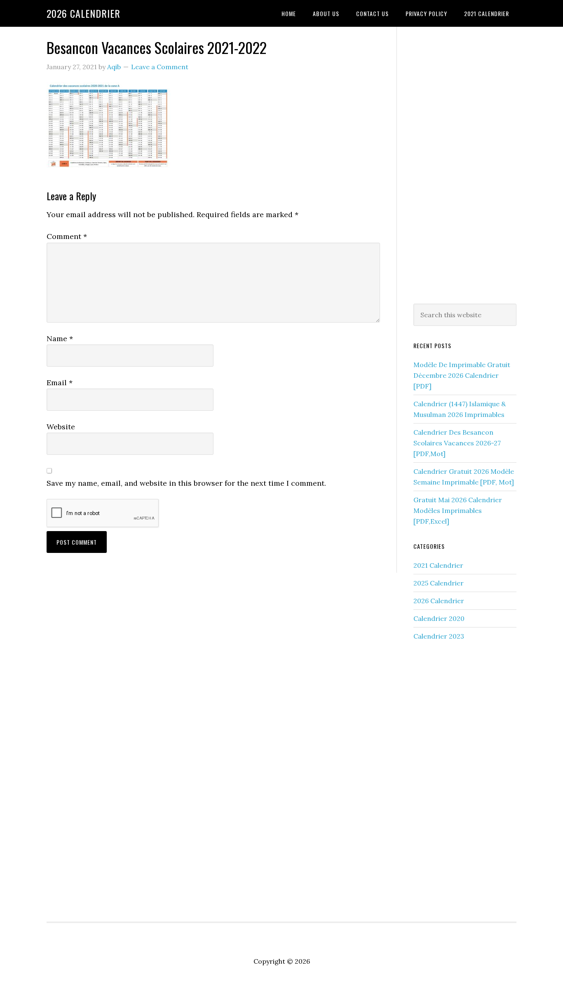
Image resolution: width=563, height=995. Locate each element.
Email (60, 382)
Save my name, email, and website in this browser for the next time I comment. (186, 483)
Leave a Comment (159, 67)
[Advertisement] (464, 163)
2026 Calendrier (83, 13)
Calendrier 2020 (438, 618)
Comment (67, 236)
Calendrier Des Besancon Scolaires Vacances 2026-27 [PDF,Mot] (457, 443)
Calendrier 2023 (438, 636)
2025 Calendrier (438, 583)
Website (61, 426)
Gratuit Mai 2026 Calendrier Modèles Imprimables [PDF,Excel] (457, 510)
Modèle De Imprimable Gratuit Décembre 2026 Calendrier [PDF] (461, 375)
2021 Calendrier (438, 565)
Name (60, 338)
